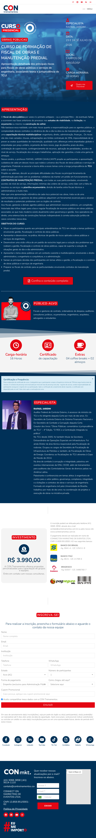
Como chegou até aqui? (59, 680)
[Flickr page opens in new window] (90, 2)
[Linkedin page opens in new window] (86, 2)
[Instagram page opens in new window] (77, 2)
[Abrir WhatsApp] (90, 832)
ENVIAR (48, 806)
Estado (4, 670)
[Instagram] (22, 814)
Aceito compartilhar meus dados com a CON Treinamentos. (30, 699)
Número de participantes (60, 670)
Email (3, 641)
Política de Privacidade (16, 808)
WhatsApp (54, 660)
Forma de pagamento (11, 680)
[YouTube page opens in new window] (81, 2)
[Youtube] (16, 814)
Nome (4, 632)
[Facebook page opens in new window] (73, 2)
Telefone (5, 660)
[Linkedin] (11, 814)
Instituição (6, 651)
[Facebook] (6, 814)
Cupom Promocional (10, 689)
